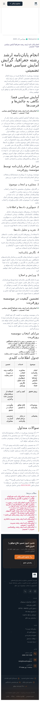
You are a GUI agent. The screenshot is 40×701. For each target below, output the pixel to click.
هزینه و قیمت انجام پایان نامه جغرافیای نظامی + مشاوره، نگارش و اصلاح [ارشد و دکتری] (19, 498)
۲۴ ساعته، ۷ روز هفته (25, 667)
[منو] (4, 4)
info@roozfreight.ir (25, 661)
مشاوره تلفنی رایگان (23, 557)
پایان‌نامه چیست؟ (30, 629)
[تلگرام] (30, 591)
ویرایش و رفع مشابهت (29, 615)
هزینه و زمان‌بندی (30, 635)
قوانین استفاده (20, 696)
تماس (7, 696)
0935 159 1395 (27, 655)
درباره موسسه (31, 642)
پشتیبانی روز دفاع (30, 618)
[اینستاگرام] (35, 591)
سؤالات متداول (31, 639)
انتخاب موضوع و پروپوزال (28, 602)
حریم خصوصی (30, 696)
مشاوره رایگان (16, 4)
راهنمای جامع (27, 563)
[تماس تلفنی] (25, 591)
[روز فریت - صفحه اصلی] (36, 3)
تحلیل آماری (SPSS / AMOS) (27, 608)
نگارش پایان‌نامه (31, 605)
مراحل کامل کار (31, 632)
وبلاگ (12, 696)
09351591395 (25, 485)
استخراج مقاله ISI (30, 612)
